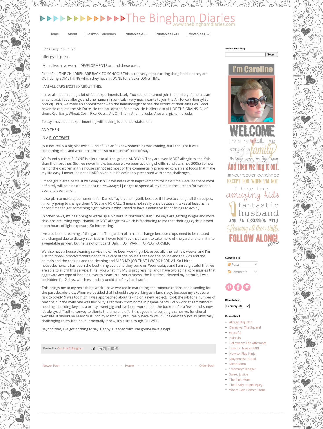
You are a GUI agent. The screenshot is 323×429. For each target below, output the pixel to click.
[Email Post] (92, 348)
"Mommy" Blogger (242, 369)
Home (54, 34)
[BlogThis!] (104, 349)
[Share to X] (108, 349)
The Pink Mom (239, 379)
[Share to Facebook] (113, 349)
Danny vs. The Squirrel (245, 327)
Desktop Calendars (101, 34)
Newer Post (51, 365)
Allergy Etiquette (240, 322)
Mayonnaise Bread (242, 359)
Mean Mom (237, 364)
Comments (238, 272)
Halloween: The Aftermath (248, 343)
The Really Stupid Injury (245, 385)
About (72, 34)
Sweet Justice (238, 374)
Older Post (206, 365)
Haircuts (235, 338)
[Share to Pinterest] (117, 349)
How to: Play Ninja (242, 353)
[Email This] (100, 349)
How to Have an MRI (244, 348)
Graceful (235, 333)
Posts (235, 264)
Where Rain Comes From (247, 390)
